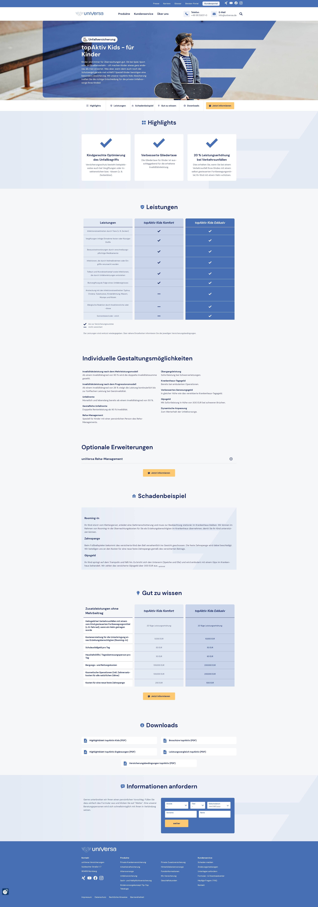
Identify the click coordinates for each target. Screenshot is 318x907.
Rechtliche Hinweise (118, 897)
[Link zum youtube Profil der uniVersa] (89, 878)
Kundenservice (143, 14)
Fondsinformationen (170, 871)
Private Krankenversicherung (133, 862)
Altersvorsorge (127, 871)
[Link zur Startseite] (89, 14)
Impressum (86, 897)
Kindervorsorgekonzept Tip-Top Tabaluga (134, 887)
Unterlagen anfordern (207, 871)
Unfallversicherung (128, 876)
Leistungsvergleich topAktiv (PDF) (187, 751)
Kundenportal (211, 3)
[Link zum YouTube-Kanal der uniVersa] (231, 2)
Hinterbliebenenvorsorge (172, 867)
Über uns (163, 14)
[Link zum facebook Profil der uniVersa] (95, 878)
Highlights (95, 105)
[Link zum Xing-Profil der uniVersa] (226, 2)
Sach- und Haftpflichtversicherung (136, 880)
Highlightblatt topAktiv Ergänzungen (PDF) (112, 751)
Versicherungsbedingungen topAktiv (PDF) (152, 763)
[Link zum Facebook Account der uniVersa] (236, 2)
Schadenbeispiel (144, 105)
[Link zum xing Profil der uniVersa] (83, 878)
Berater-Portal (192, 3)
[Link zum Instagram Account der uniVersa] (240, 2)
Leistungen (120, 105)
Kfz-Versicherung (169, 876)
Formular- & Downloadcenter (211, 876)
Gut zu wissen (168, 105)
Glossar (177, 3)
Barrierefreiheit (137, 897)
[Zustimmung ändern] (5, 892)
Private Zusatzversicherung (173, 862)
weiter (176, 823)
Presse (156, 3)
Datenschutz (100, 897)
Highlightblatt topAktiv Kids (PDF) (107, 740)
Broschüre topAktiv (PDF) (183, 740)
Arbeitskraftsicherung (130, 867)
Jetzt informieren (221, 105)
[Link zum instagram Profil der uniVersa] (101, 878)
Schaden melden (205, 862)
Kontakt (201, 885)
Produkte (124, 14)
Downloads (193, 105)
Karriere (166, 3)
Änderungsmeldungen (208, 867)
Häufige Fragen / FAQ (207, 880)
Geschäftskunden (169, 880)
